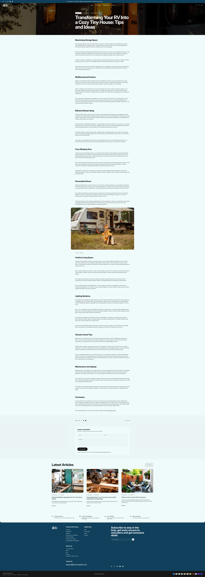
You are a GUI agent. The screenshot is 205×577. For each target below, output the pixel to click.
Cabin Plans (68, 531)
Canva (82, 252)
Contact (86, 535)
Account (68, 554)
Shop (85, 529)
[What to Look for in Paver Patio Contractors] (137, 481)
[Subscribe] (133, 539)
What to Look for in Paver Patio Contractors (134, 497)
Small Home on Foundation (72, 535)
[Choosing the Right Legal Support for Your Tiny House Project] (67, 481)
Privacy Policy (98, 452)
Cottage (68, 533)
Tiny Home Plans (69, 548)
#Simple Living (56, 470)
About (85, 533)
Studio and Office (70, 537)
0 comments (128, 420)
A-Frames (68, 529)
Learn (67, 550)
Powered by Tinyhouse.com (72, 556)
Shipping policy (19, 574)
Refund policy (5, 574)
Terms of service (14, 574)
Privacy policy (9, 574)
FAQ (67, 552)
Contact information (25, 574)
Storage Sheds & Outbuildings (72, 540)
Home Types (87, 531)
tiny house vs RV (112, 410)
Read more (54, 505)
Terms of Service (106, 452)
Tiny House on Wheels (71, 538)
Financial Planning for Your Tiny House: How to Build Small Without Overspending (101, 498)
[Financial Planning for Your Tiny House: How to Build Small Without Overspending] (102, 481)
